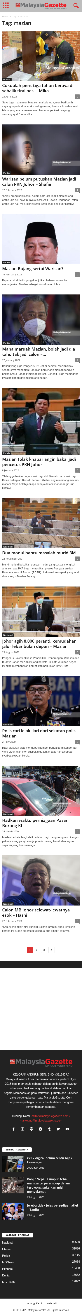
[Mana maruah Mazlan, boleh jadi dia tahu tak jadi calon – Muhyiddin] (41, 319)
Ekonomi (7, 1269)
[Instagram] (23, 1129)
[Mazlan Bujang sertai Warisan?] (41, 239)
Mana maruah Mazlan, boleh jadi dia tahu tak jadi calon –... (38, 351)
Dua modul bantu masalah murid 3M (39, 553)
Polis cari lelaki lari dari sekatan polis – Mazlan (40, 733)
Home (5, 16)
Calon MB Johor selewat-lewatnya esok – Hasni (36, 912)
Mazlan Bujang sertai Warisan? (32, 268)
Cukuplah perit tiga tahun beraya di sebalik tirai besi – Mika (37, 88)
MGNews (8, 1262)
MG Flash (8, 1282)
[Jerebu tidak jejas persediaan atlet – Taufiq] (13, 1211)
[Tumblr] (50, 1129)
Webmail (52, 1303)
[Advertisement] (41, 1009)
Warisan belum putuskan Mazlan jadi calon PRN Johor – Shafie (39, 181)
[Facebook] (14, 1129)
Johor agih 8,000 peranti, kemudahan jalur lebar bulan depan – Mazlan (39, 643)
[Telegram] (41, 1129)
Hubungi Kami (34, 1303)
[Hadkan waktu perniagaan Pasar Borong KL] (41, 791)
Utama (6, 79)
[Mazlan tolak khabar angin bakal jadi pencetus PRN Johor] (41, 421)
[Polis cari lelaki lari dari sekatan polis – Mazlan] (41, 701)
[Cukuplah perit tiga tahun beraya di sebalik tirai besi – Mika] (41, 56)
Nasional (8, 546)
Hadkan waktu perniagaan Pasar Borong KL (35, 822)
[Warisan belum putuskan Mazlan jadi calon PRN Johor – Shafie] (41, 149)
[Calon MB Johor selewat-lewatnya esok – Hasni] (41, 880)
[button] (75, 6)
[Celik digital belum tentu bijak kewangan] (13, 1164)
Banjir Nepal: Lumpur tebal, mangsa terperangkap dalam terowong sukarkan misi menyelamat (48, 1185)
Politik (6, 172)
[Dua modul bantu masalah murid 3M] (41, 523)
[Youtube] (68, 1129)
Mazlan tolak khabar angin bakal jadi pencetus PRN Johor (39, 461)
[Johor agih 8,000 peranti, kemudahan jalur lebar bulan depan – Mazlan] (41, 612)
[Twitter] (59, 1129)
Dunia (5, 1275)
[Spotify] (32, 1129)
